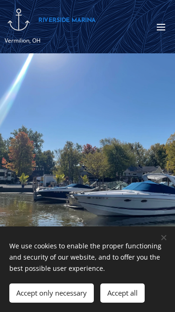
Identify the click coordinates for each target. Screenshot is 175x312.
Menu (161, 26)
